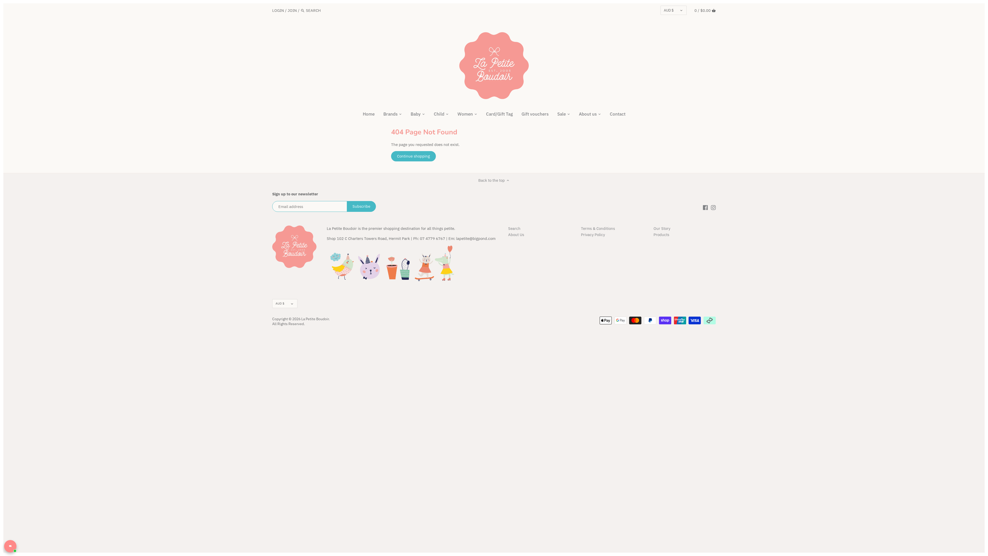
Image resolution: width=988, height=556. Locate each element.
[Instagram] (713, 207)
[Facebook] (705, 207)
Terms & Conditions (598, 228)
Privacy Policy (593, 234)
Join (292, 10)
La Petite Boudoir (315, 319)
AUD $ (669, 10)
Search (514, 228)
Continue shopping (413, 156)
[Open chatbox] (10, 546)
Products (661, 234)
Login (278, 10)
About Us (516, 234)
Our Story (662, 228)
